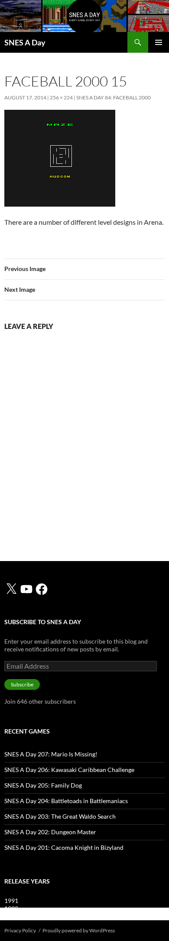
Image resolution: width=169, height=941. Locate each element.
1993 (11, 916)
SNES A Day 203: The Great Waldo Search (60, 816)
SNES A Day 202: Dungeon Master (50, 832)
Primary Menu (158, 42)
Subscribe (22, 684)
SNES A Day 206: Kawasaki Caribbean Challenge (69, 769)
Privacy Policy (20, 930)
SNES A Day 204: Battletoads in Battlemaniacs (66, 800)
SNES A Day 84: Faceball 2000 (113, 97)
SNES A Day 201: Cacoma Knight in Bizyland (64, 847)
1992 (11, 908)
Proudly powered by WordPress (78, 930)
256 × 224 (61, 97)
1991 (11, 900)
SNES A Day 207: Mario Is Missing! (51, 754)
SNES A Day (25, 42)
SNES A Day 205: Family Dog (43, 785)
